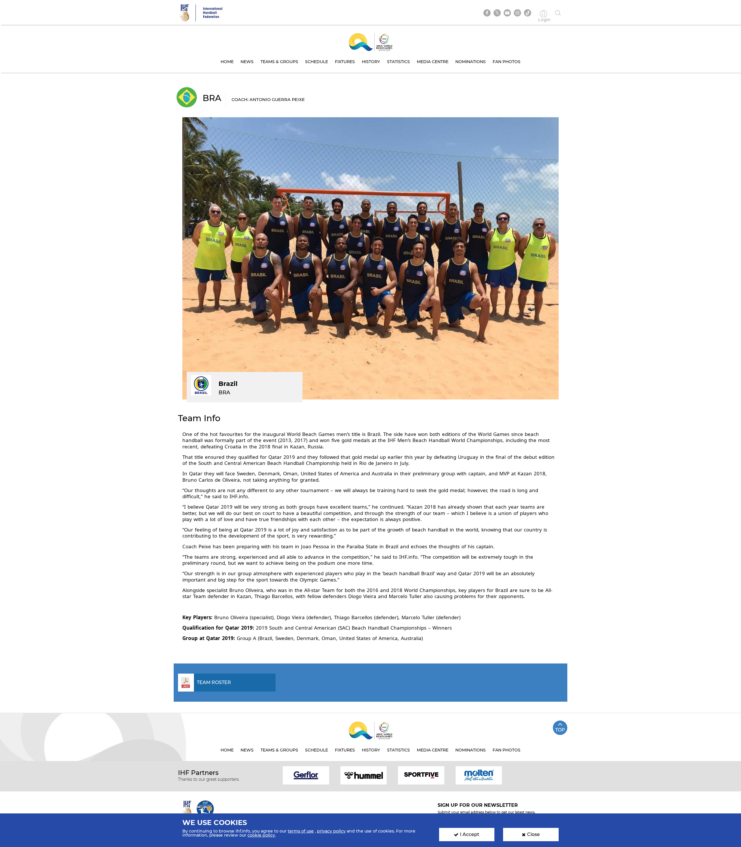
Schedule (316, 61)
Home (227, 61)
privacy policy (331, 831)
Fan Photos (506, 61)
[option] (306, 775)
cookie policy (261, 835)
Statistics (398, 61)
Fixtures (345, 61)
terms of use (301, 831)
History (371, 61)
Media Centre (432, 61)
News (247, 61)
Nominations (470, 61)
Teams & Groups (279, 61)
